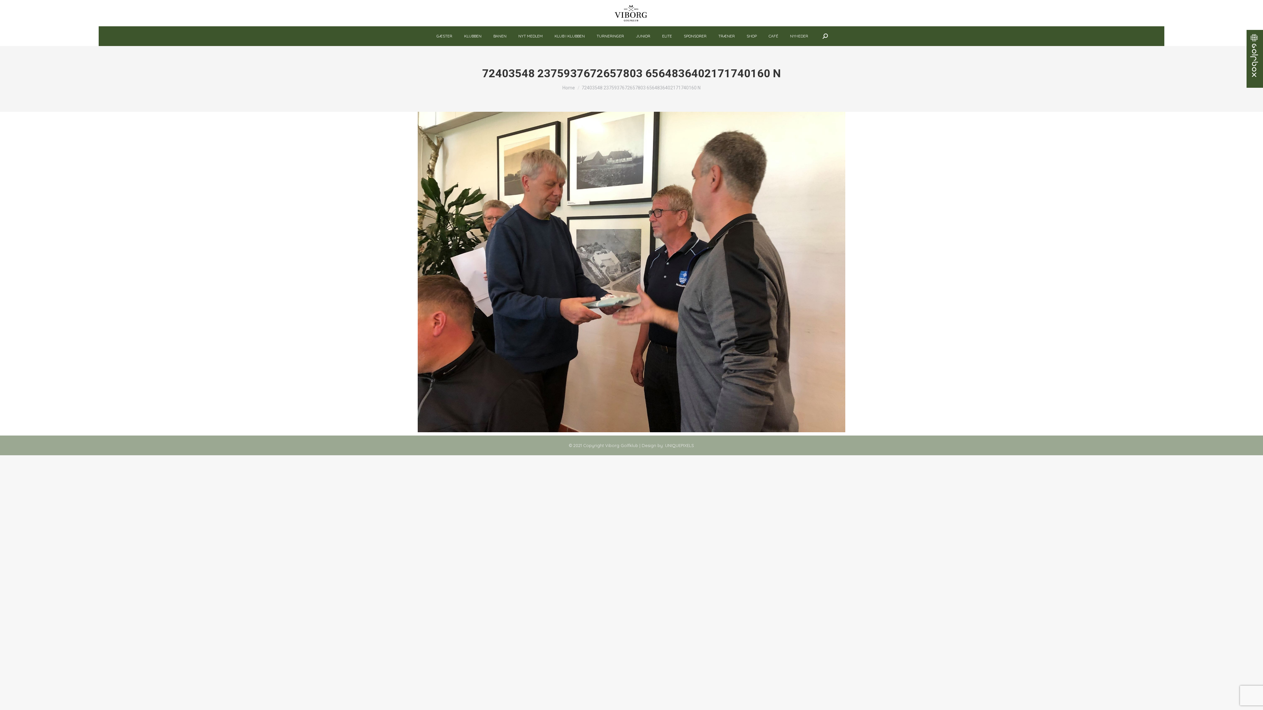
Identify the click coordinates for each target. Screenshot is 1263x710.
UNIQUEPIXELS (679, 445)
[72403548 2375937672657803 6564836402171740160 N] (631, 272)
